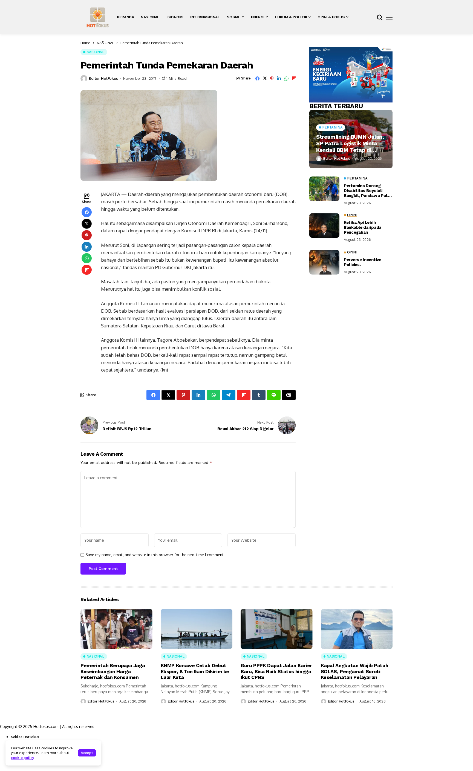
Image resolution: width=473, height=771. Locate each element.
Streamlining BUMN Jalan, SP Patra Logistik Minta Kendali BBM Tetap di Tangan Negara (350, 143)
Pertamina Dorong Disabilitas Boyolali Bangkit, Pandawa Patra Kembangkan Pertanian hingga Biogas (368, 190)
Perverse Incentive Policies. (362, 262)
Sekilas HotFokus (25, 737)
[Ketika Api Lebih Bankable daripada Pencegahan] (324, 225)
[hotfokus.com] (97, 17)
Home (85, 43)
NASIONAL (105, 43)
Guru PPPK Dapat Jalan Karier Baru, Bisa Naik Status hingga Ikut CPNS (276, 671)
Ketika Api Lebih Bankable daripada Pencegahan (362, 227)
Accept (87, 753)
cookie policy (22, 757)
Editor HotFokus (103, 78)
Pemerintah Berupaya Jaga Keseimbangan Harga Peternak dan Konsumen (112, 671)
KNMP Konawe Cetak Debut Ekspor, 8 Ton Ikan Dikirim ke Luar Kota (195, 671)
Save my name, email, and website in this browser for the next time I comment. (155, 555)
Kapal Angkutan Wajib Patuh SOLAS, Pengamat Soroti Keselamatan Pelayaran (354, 671)
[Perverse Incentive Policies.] (324, 262)
